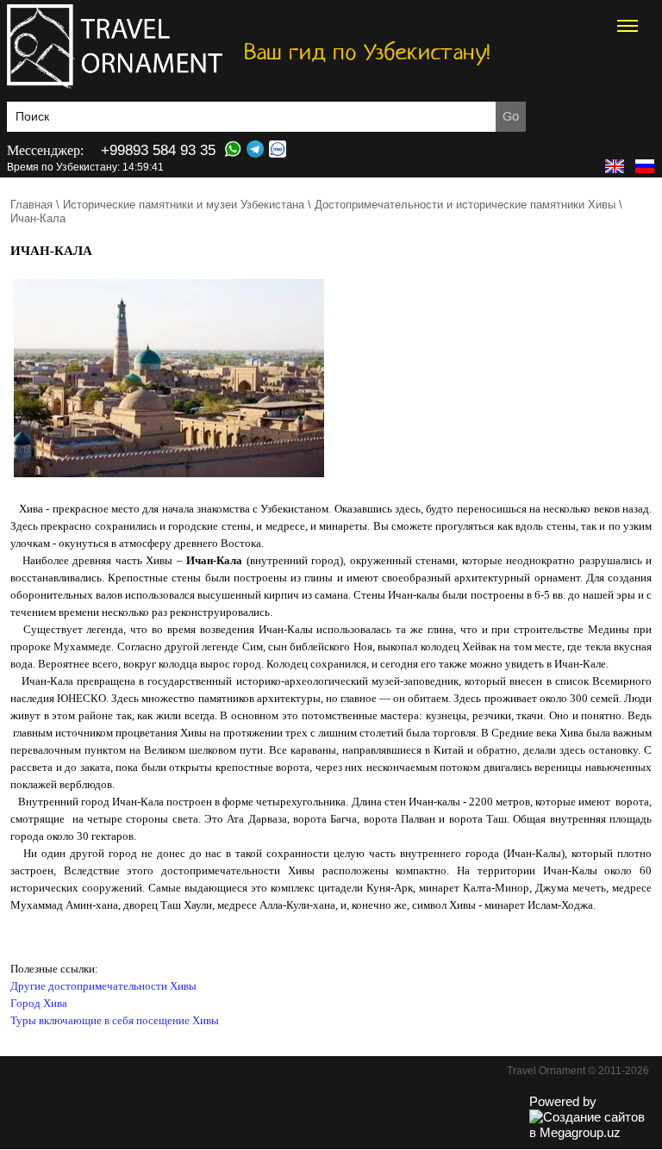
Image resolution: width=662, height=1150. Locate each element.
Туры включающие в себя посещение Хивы (114, 1020)
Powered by (562, 1101)
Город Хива (38, 1003)
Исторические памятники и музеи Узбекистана (183, 204)
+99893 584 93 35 (158, 150)
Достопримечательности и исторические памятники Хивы (465, 204)
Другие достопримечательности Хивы (103, 985)
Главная (31, 204)
